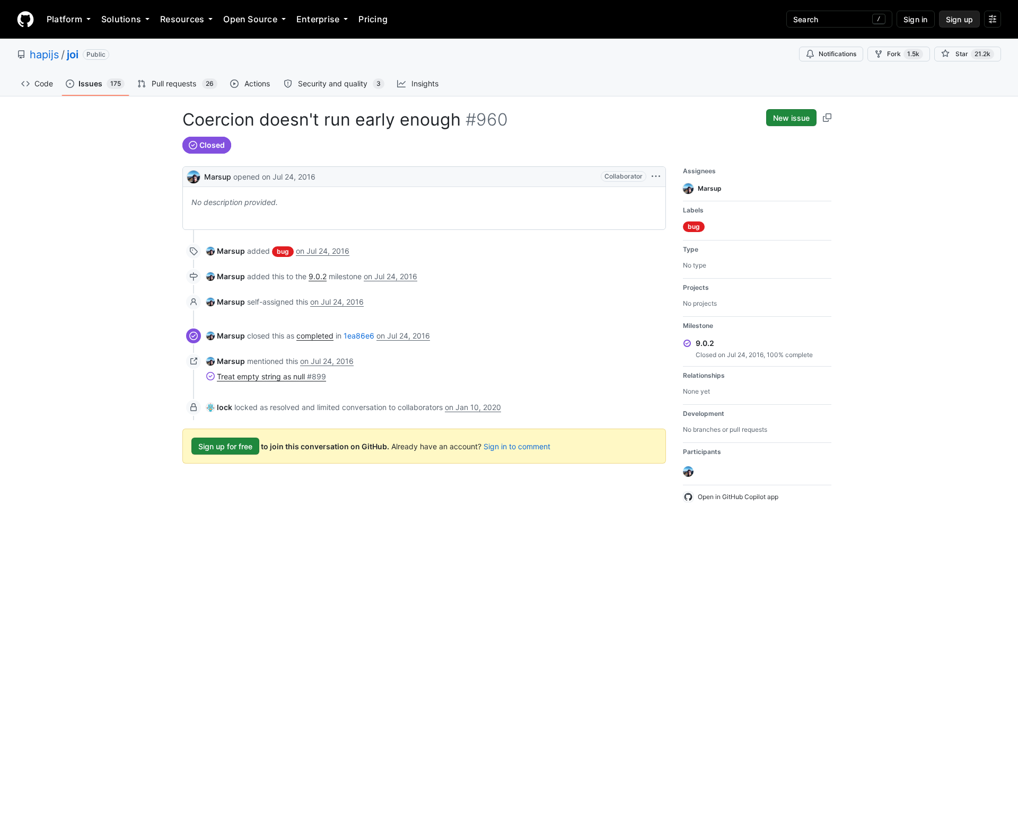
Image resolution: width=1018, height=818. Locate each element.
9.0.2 (318, 276)
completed (315, 335)
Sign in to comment (517, 446)
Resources (182, 19)
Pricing (373, 19)
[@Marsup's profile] (193, 175)
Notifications (837, 54)
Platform (64, 19)
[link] (225, 250)
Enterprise (317, 19)
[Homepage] (25, 19)
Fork (903, 54)
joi (72, 54)
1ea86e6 (359, 335)
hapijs (44, 54)
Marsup (217, 176)
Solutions (121, 19)
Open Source (250, 19)
